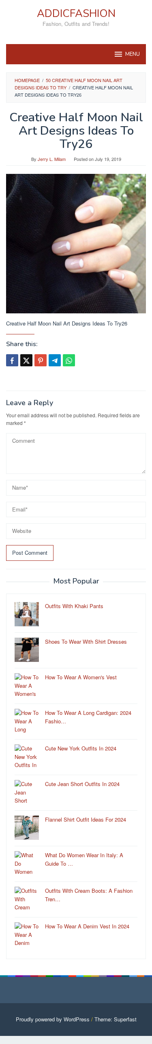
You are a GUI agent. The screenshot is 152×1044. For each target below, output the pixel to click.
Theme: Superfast (115, 1019)
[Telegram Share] (55, 360)
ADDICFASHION (76, 13)
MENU (132, 54)
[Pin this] (40, 360)
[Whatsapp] (69, 360)
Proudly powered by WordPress (53, 1019)
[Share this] (12, 360)
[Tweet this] (26, 360)
